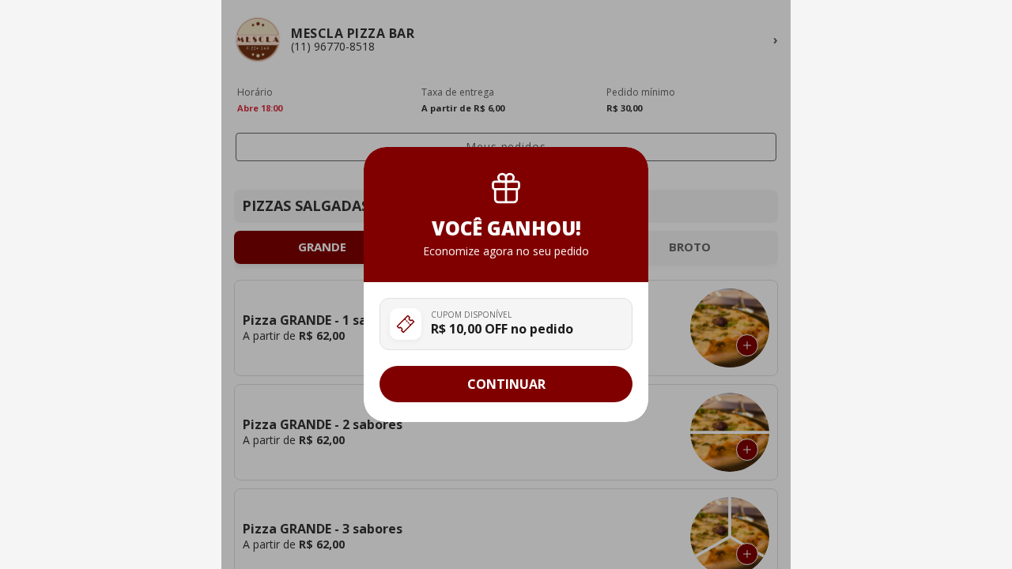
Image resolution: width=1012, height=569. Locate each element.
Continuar (506, 384)
